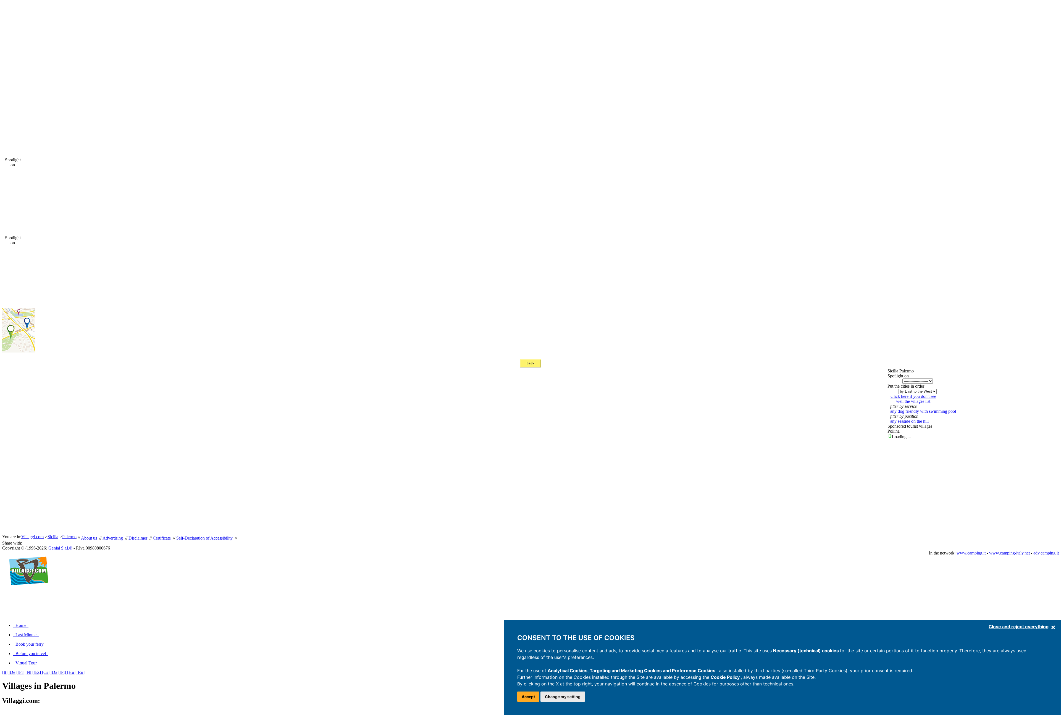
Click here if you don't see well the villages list (913, 399)
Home (20, 625)
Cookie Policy (726, 677)
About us (89, 538)
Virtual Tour (26, 663)
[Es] (38, 672)
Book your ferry (29, 644)
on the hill (920, 421)
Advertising (113, 538)
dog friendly (908, 411)
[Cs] (46, 672)
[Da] (55, 672)
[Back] (530, 366)
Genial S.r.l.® (60, 548)
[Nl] (29, 672)
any (893, 411)
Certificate (162, 538)
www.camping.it (971, 553)
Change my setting (563, 696)
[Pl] (63, 672)
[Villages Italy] (26, 591)
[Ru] (81, 672)
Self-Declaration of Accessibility (204, 538)
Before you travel (30, 653)
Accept (528, 696)
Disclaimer (137, 538)
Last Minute (26, 634)
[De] (13, 672)
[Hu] (72, 672)
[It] (5, 672)
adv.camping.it (1046, 553)
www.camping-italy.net (1009, 553)
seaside (904, 421)
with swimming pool (938, 411)
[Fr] (21, 672)
